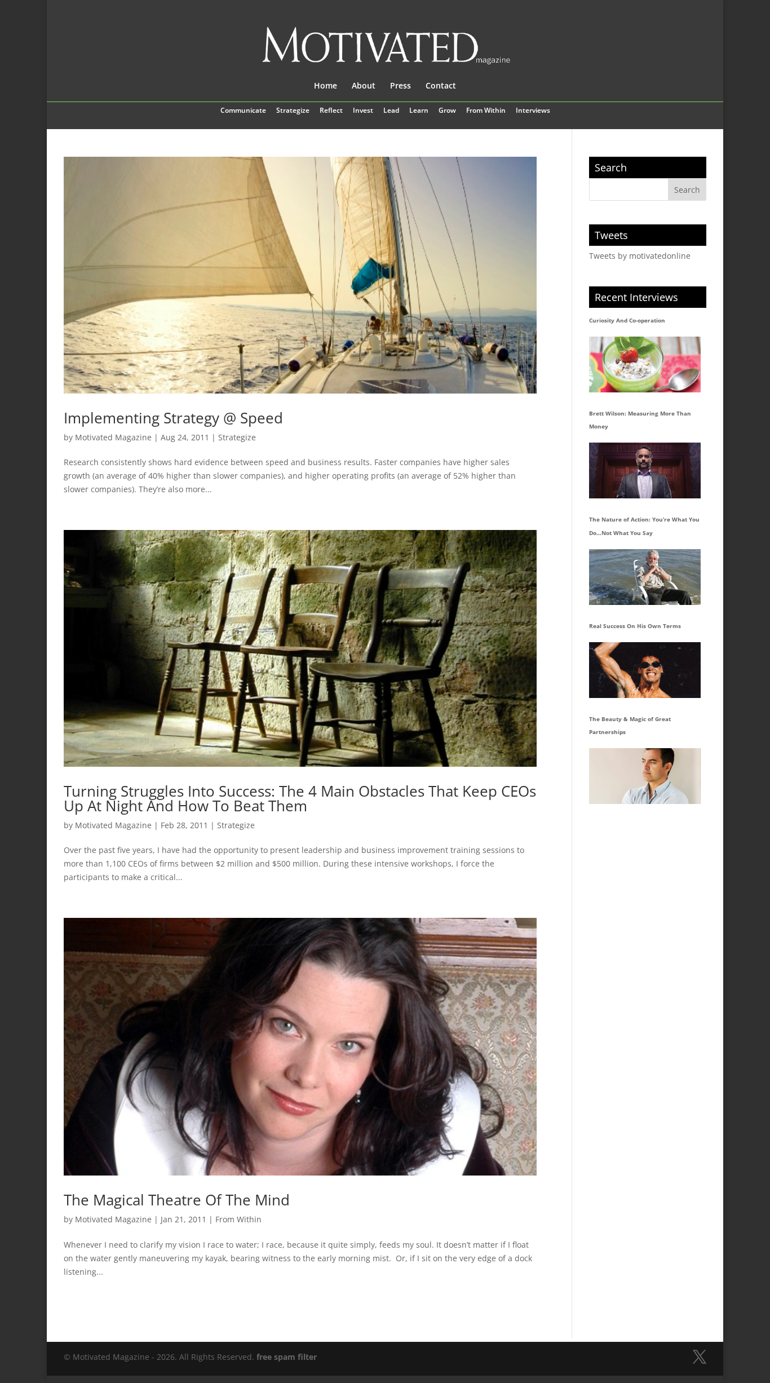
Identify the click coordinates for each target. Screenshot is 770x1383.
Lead (391, 111)
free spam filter (286, 1356)
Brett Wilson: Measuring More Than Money (640, 420)
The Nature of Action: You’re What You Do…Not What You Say (644, 526)
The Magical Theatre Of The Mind (177, 1200)
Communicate (243, 111)
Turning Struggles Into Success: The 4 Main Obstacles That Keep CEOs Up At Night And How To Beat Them (300, 798)
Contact (441, 86)
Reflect (331, 111)
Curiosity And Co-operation (627, 320)
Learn (418, 111)
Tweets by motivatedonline (640, 255)
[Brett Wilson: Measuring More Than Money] (645, 470)
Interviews (533, 111)
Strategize (292, 111)
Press (400, 86)
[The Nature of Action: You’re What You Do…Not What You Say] (645, 577)
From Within (486, 111)
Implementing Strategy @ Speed (173, 418)
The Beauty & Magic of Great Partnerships (630, 725)
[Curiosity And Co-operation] (645, 364)
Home (325, 86)
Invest (363, 111)
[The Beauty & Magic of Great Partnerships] (645, 776)
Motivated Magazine (113, 437)
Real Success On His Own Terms (635, 626)
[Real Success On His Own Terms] (645, 670)
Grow (447, 111)
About (363, 86)
